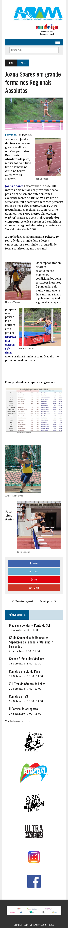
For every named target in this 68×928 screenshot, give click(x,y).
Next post (46, 601)
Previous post (24, 601)
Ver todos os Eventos (17, 721)
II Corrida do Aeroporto (23, 708)
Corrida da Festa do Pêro (24, 671)
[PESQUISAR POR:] (33, 50)
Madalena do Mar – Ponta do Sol (29, 625)
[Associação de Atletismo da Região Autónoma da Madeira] (34, 13)
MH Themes (49, 924)
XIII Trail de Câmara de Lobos (27, 683)
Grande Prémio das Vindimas (27, 658)
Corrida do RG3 (18, 696)
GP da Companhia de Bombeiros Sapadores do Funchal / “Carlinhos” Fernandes (31, 642)
